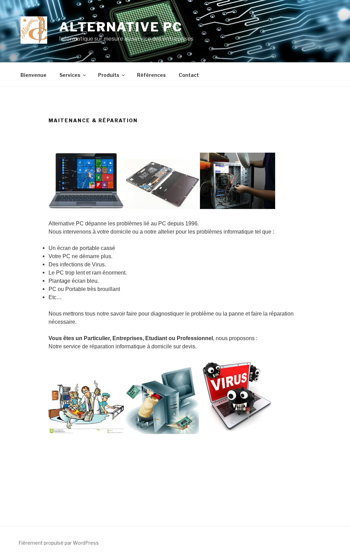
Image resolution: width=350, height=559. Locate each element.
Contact (189, 75)
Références (151, 75)
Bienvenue (33, 75)
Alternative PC (120, 26)
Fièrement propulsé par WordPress (58, 543)
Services (69, 75)
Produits (108, 75)
